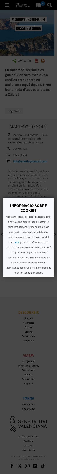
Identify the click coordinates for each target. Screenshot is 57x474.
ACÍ (17, 242)
